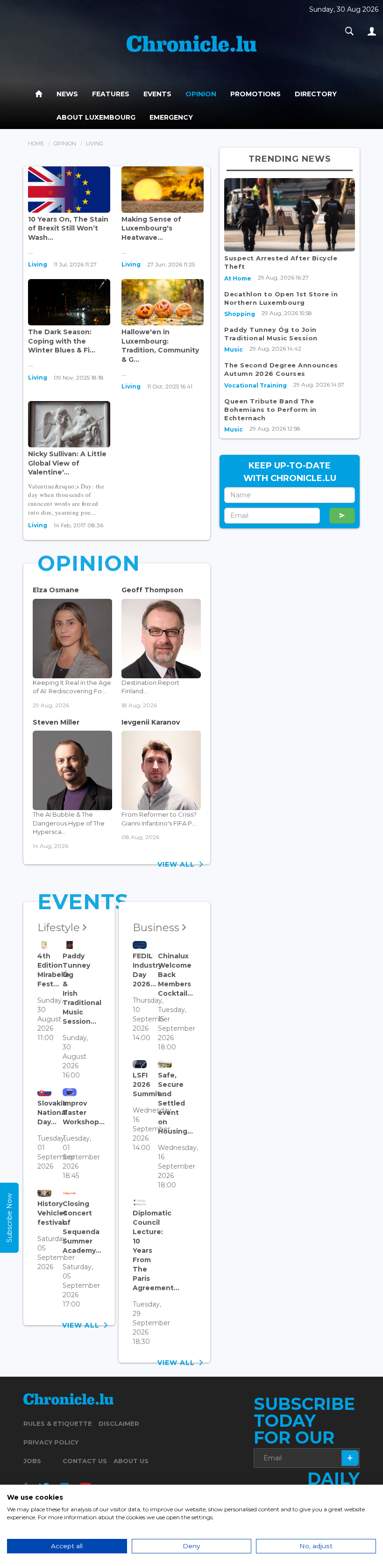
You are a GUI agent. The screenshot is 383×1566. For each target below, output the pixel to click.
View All (178, 864)
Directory (316, 94)
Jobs (32, 1461)
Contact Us (85, 1461)
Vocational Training (255, 385)
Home (36, 143)
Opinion (200, 94)
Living (37, 264)
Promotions (255, 94)
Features (110, 94)
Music (233, 349)
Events (157, 94)
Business (157, 927)
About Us (131, 1461)
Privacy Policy (50, 1442)
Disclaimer (119, 1423)
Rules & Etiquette (57, 1423)
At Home (237, 278)
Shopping (239, 313)
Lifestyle (60, 927)
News (67, 94)
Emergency (171, 117)
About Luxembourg (96, 117)
